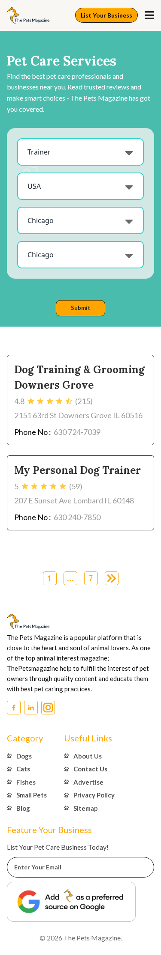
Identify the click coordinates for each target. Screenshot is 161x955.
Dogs (24, 756)
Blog (23, 808)
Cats (23, 769)
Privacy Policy (94, 795)
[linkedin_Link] (31, 707)
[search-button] (149, 15)
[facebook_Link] (14, 707)
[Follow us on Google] (71, 902)
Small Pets (31, 795)
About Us (87, 756)
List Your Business (106, 15)
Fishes (26, 782)
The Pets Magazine (92, 938)
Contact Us (90, 769)
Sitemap (85, 808)
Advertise (88, 782)
